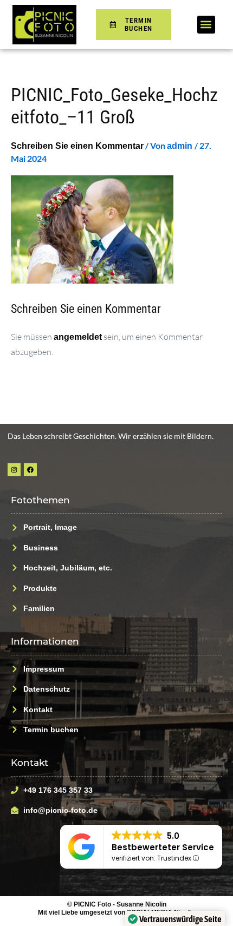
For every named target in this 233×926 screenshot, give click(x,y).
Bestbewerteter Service (163, 847)
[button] (206, 25)
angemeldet (78, 336)
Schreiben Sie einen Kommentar (77, 145)
